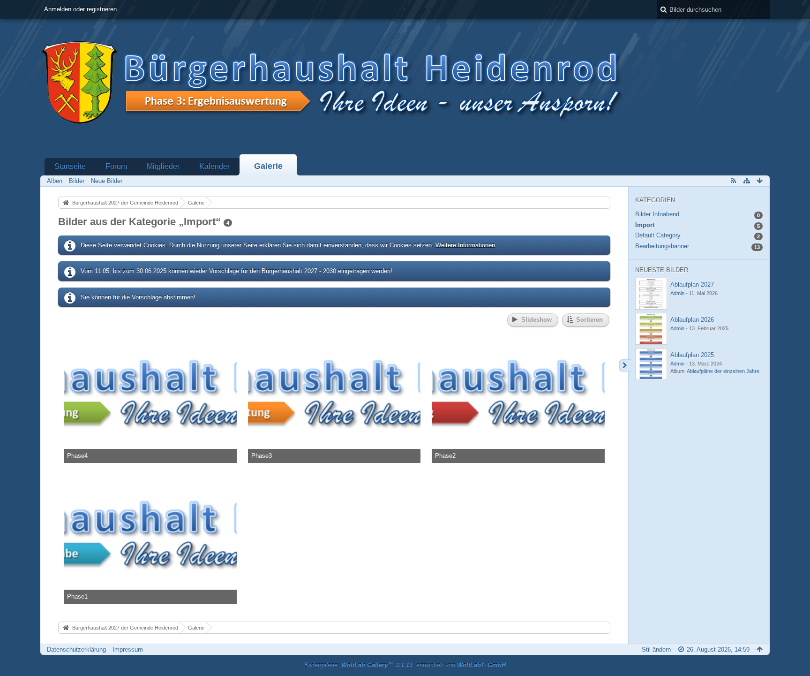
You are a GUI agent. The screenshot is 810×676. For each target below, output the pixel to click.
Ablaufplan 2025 (692, 354)
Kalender (214, 166)
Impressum (127, 649)
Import (644, 224)
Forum (116, 166)
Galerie (268, 166)
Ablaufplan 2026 (692, 319)
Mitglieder (163, 166)
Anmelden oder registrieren (80, 9)
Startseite (70, 166)
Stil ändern (656, 649)
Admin (677, 293)
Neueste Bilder (661, 269)
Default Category (658, 235)
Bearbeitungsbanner (662, 246)
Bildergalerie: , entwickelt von (405, 664)
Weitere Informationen (465, 245)
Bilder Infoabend (657, 214)
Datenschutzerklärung (76, 649)
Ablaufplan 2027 (692, 284)
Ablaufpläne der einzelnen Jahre (723, 371)
